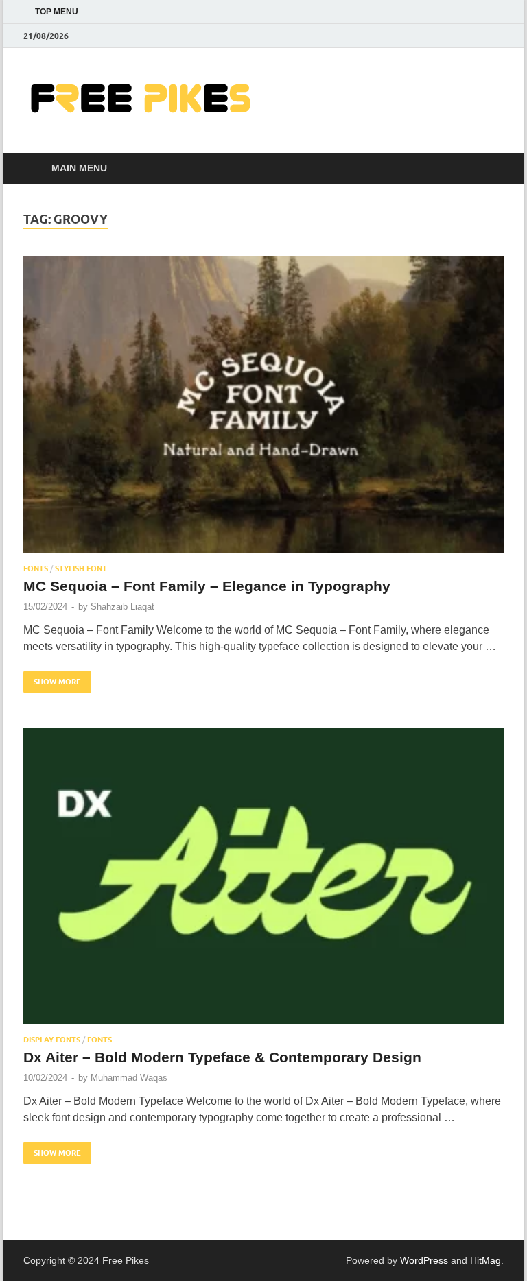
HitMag (485, 1260)
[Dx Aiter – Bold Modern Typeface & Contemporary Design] (263, 876)
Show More (52, 678)
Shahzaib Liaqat (122, 606)
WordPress (424, 1260)
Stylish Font (81, 568)
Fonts (35, 568)
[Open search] (490, 168)
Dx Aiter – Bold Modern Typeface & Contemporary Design (222, 1057)
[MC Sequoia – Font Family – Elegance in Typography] (263, 404)
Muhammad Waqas (129, 1078)
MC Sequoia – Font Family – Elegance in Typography (206, 586)
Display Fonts (51, 1039)
